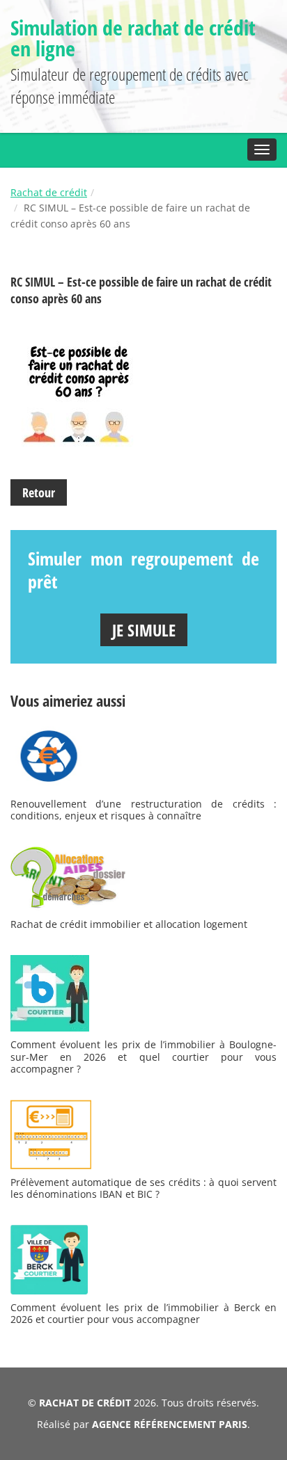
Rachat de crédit (48, 192)
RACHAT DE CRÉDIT (85, 1402)
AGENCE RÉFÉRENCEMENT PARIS (169, 1424)
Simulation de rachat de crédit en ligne (133, 38)
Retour (38, 492)
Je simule (144, 629)
